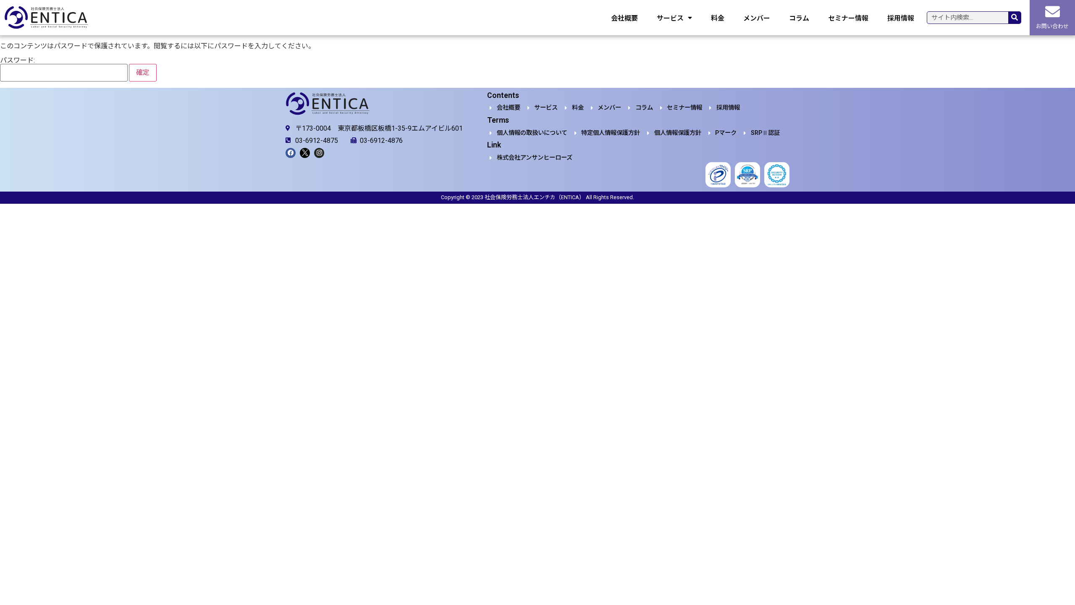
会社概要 (624, 18)
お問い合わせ (1052, 26)
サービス (670, 18)
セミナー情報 (848, 18)
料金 (717, 18)
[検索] (1014, 18)
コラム (799, 18)
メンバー (756, 18)
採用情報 (900, 18)
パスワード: (17, 60)
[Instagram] (319, 153)
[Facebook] (291, 153)
